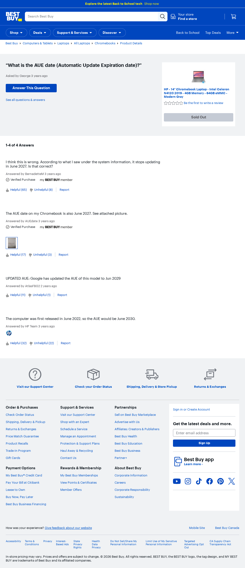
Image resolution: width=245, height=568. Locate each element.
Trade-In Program (18, 450)
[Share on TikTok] (199, 481)
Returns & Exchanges (21, 429)
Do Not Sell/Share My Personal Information (123, 543)
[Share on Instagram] (188, 481)
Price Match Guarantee (22, 436)
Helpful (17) (18, 254)
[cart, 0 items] (233, 16)
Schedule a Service (73, 429)
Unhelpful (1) (41, 295)
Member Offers (71, 490)
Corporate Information (131, 475)
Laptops (63, 43)
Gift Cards (13, 458)
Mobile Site (197, 528)
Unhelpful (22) (44, 343)
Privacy (47, 541)
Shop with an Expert (74, 422)
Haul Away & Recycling (76, 450)
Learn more (193, 464)
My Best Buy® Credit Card (24, 475)
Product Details (131, 43)
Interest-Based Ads (62, 543)
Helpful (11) (17, 295)
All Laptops (82, 43)
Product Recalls (17, 443)
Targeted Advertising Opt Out (194, 544)
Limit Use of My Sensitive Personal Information (161, 543)
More (230, 32)
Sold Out (198, 117)
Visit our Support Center (77, 415)
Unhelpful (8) (43, 189)
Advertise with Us (127, 422)
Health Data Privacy (96, 544)
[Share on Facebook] (209, 481)
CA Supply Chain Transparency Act (220, 543)
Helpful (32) (18, 343)
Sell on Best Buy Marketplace (135, 415)
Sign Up (204, 443)
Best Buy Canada (227, 528)
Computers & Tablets (38, 43)
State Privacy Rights (77, 544)
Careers (120, 482)
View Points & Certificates (78, 482)
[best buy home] (14, 16)
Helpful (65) (18, 189)
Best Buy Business (127, 450)
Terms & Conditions (32, 543)
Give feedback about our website (68, 528)
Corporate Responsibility (132, 490)
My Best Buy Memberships (79, 475)
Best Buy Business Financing (26, 504)
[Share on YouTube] (177, 481)
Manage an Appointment (78, 436)
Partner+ (121, 458)
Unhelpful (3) (42, 254)
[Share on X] (231, 481)
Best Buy (12, 43)
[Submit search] (162, 16)
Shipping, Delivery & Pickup (25, 422)
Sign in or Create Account (191, 409)
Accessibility (13, 541)
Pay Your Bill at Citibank (22, 482)
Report (64, 189)
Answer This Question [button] (31, 88)
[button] (183, 16)
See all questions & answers (25, 100)
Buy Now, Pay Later (19, 497)
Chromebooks (105, 43)
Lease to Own (15, 490)
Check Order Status (20, 415)
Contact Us (68, 458)
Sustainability (124, 497)
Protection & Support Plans (80, 443)
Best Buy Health (126, 436)
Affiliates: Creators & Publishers (137, 429)
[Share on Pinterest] (220, 481)
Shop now (151, 4)
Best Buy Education (128, 443)
